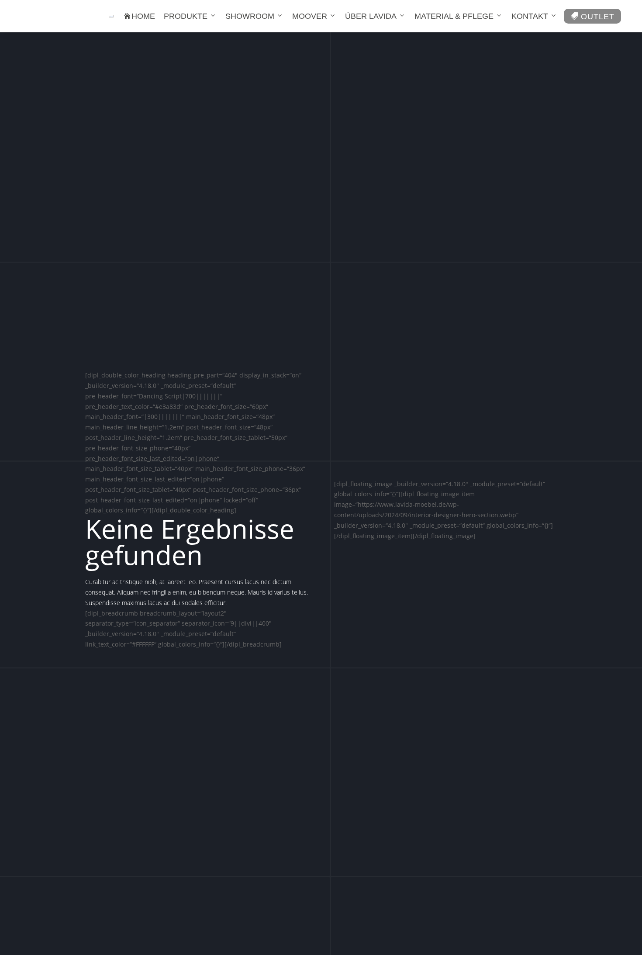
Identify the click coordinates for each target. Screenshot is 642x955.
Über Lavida (371, 16)
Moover (309, 16)
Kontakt (529, 16)
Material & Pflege (454, 16)
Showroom (249, 16)
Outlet (592, 16)
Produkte (185, 16)
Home (139, 16)
